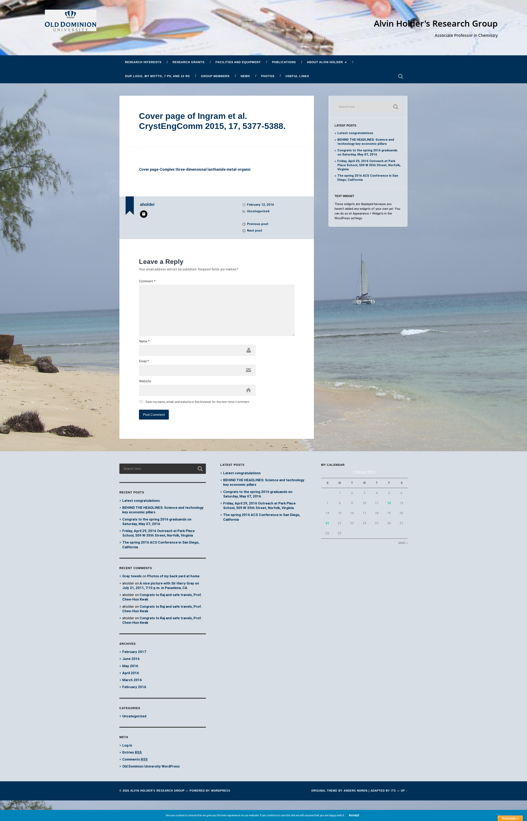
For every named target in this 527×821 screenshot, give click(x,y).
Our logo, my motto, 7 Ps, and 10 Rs (157, 76)
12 (389, 503)
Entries (132, 752)
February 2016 (134, 687)
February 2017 (134, 652)
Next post (254, 230)
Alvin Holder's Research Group (436, 23)
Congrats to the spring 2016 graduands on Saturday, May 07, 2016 (367, 152)
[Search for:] (368, 107)
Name (144, 341)
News (245, 76)
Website (145, 381)
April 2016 (130, 673)
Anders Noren (355, 790)
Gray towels (132, 576)
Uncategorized (258, 211)
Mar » (403, 543)
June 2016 (131, 659)
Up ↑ (404, 790)
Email (144, 361)
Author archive (143, 214)
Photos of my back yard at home (173, 576)
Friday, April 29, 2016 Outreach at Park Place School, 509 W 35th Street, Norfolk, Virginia (369, 165)
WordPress (220, 790)
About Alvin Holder (325, 62)
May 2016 (130, 666)
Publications (284, 62)
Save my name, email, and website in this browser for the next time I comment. (198, 402)
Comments (135, 759)
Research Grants (188, 62)
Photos (267, 76)
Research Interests (143, 62)
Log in (127, 745)
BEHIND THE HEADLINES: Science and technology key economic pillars (365, 142)
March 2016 (132, 680)
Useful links (297, 76)
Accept (354, 815)
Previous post (257, 224)
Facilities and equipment (238, 62)
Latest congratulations (355, 133)
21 (327, 523)
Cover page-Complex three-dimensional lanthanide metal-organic (195, 169)
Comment (147, 281)
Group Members (215, 76)
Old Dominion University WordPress (151, 766)
